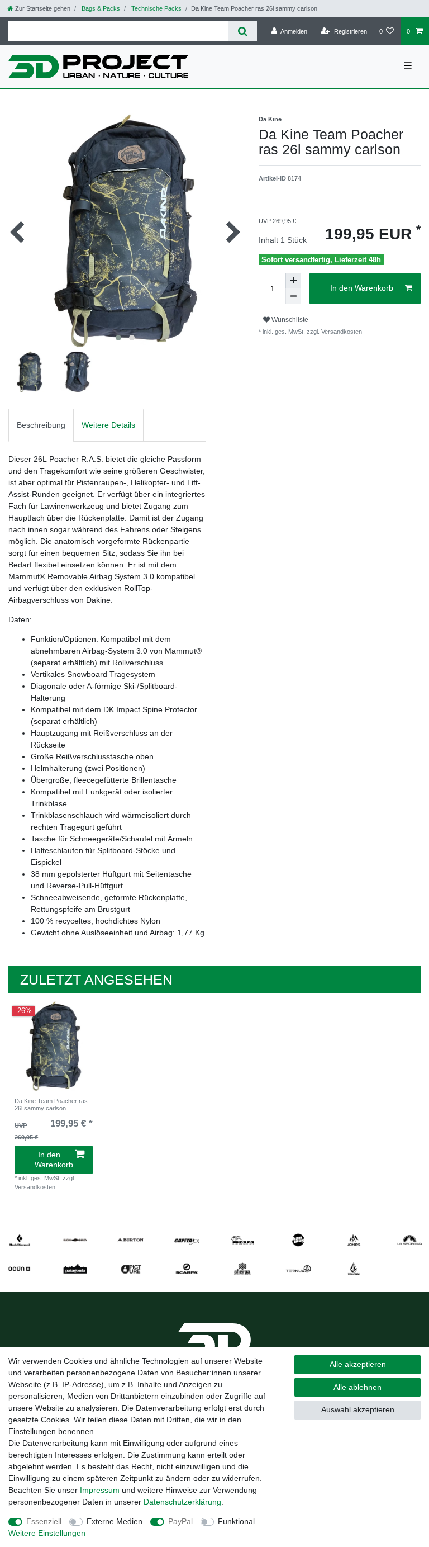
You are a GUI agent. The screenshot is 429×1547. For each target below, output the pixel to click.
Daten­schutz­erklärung (182, 1501)
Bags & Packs (100, 8)
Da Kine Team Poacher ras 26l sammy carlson (51, 1104)
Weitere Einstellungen (46, 1533)
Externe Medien (114, 1521)
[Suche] (242, 31)
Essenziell (43, 1521)
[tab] (41, 425)
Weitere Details (108, 424)
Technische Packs (156, 8)
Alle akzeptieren (358, 1364)
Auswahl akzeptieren (357, 1409)
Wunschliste (289, 320)
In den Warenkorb (361, 287)
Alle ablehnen (357, 1387)
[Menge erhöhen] (293, 280)
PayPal (180, 1521)
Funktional (236, 1521)
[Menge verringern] (293, 296)
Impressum (100, 1490)
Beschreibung (41, 424)
